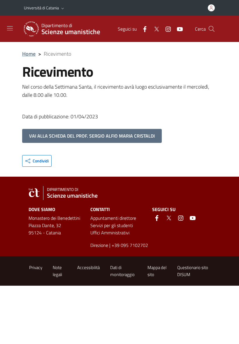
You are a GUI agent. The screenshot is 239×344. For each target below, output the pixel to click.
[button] (62, 8)
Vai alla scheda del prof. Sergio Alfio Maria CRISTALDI (92, 135)
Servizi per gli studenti (111, 225)
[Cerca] (211, 28)
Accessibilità (88, 267)
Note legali (57, 271)
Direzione (99, 245)
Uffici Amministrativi (109, 232)
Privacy (35, 267)
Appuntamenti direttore (113, 218)
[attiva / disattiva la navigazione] (9, 28)
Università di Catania (41, 8)
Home (29, 54)
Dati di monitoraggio (122, 271)
